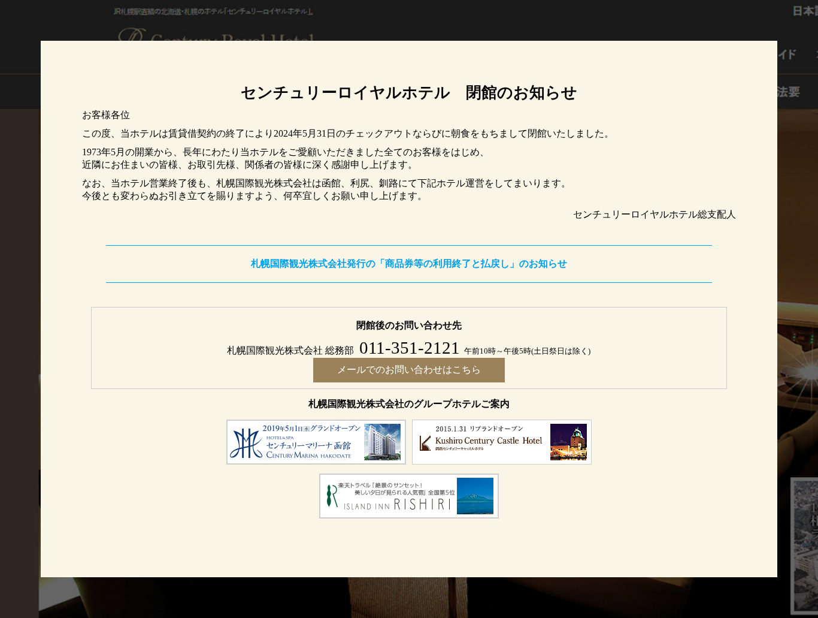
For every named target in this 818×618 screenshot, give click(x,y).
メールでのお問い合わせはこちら (409, 369)
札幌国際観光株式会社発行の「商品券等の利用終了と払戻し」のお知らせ (409, 263)
